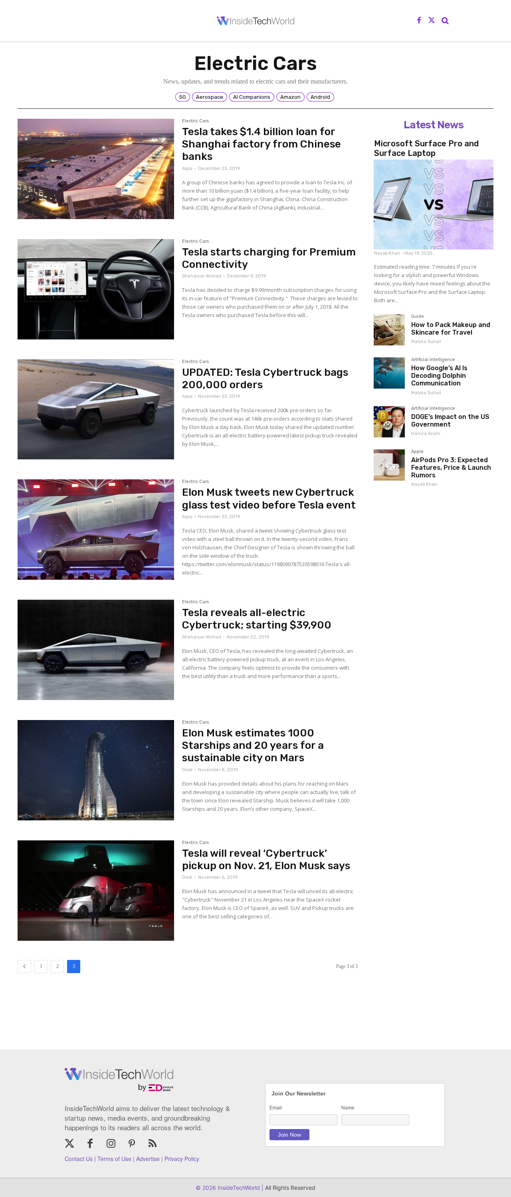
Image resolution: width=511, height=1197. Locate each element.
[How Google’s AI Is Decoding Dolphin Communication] (389, 373)
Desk (187, 769)
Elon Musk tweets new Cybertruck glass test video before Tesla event (269, 498)
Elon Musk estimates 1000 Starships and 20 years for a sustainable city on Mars (253, 745)
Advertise (148, 1159)
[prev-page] (24, 966)
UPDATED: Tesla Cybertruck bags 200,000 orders (265, 378)
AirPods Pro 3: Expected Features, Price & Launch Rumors (451, 467)
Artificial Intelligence (433, 359)
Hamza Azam (425, 433)
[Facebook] (419, 20)
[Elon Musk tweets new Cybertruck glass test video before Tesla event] (96, 529)
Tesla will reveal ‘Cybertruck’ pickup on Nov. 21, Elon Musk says (266, 859)
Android (320, 97)
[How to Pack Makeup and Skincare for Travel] (389, 329)
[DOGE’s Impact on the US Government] (389, 421)
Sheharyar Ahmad (201, 276)
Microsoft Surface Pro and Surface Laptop (426, 148)
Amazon (290, 97)
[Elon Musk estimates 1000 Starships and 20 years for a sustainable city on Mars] (96, 770)
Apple (417, 451)
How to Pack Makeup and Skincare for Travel (450, 328)
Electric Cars (195, 121)
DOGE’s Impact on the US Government (450, 420)
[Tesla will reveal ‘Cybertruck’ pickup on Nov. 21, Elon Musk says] (96, 890)
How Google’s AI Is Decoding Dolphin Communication (439, 375)
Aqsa (187, 168)
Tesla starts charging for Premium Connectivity (269, 258)
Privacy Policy (181, 1159)
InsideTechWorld (238, 1187)
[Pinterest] (131, 1144)
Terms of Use (114, 1159)
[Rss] (152, 1144)
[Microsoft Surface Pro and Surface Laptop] (433, 204)
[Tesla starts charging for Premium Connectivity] (96, 289)
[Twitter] (431, 20)
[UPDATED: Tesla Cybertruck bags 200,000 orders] (96, 409)
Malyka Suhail (426, 341)
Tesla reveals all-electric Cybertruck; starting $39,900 (256, 618)
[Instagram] (111, 1144)
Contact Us (79, 1159)
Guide (417, 316)
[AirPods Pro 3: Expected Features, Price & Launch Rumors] (389, 465)
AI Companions (251, 97)
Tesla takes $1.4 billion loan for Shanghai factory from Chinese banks (261, 144)
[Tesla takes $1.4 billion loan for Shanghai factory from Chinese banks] (96, 169)
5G (182, 97)
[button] (445, 20)
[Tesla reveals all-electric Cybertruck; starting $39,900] (96, 650)
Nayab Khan (387, 253)
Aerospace (209, 97)
